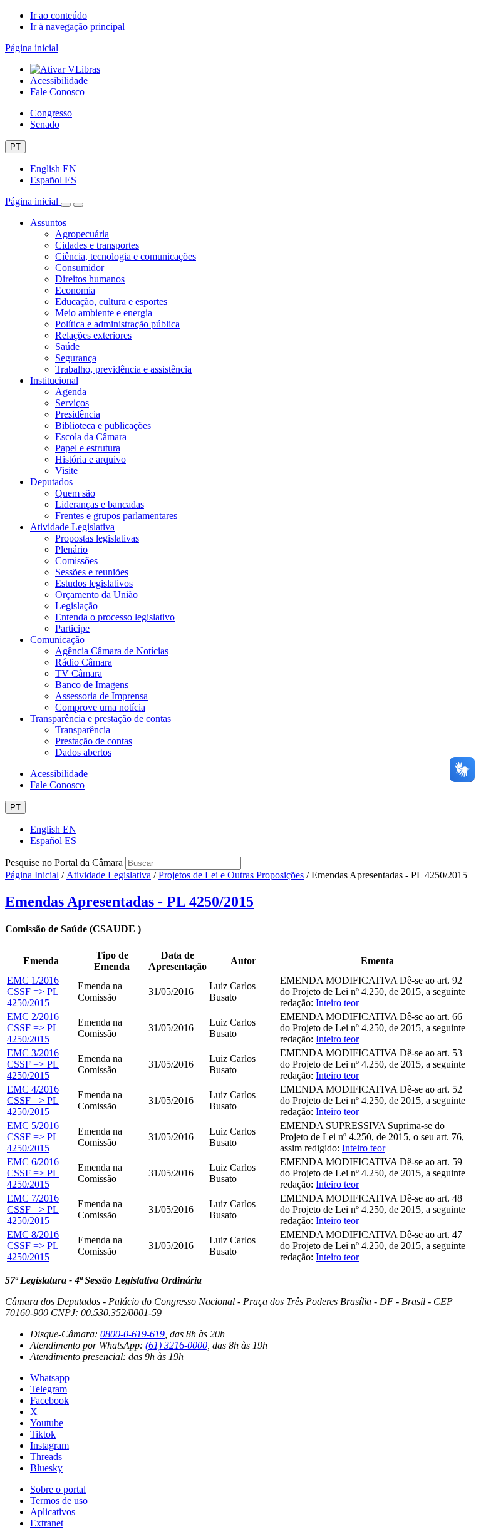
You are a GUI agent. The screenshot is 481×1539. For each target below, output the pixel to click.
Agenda (70, 391)
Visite (66, 470)
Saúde (67, 346)
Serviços (72, 403)
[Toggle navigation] (66, 205)
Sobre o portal (58, 1489)
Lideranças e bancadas (99, 504)
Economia (75, 290)
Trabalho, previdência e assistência (123, 369)
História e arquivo (90, 459)
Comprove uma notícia (100, 707)
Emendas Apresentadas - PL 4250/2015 (129, 901)
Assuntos (48, 222)
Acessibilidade (59, 80)
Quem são (75, 493)
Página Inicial (32, 875)
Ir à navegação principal (77, 26)
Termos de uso (59, 1500)
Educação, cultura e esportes (111, 301)
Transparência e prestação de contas (100, 718)
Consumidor (79, 267)
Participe (72, 628)
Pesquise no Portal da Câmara (64, 862)
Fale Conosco (57, 91)
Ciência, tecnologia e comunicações (125, 256)
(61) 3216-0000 (176, 1345)
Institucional (54, 380)
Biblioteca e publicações (103, 425)
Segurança (75, 358)
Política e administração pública (117, 324)
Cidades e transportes (97, 245)
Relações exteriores (93, 335)
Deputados (51, 481)
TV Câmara (78, 673)
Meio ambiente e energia (103, 312)
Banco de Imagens (91, 684)
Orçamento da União (96, 594)
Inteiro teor (337, 1002)
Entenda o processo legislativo (115, 617)
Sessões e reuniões (91, 572)
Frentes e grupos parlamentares (116, 515)
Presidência (77, 414)
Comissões (76, 560)
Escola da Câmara (91, 436)
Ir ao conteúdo (58, 15)
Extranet (46, 1523)
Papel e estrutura (87, 448)
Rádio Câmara (83, 662)
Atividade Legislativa (72, 527)
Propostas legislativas (97, 538)
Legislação (76, 605)
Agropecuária (82, 234)
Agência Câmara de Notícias (111, 651)
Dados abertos (83, 752)
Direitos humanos (90, 279)
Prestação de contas (93, 741)
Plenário (71, 549)
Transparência (82, 729)
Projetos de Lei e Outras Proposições (231, 875)
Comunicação (57, 639)
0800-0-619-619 (132, 1334)
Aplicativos (52, 1511)
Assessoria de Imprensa (101, 696)
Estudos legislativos (94, 583)
